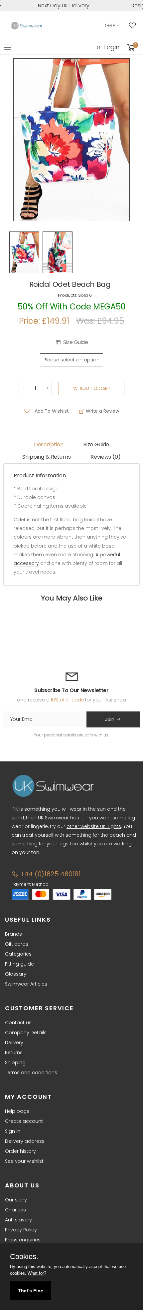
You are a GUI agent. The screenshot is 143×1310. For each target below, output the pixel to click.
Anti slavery (18, 1219)
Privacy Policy (21, 1229)
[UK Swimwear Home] (26, 26)
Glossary (15, 974)
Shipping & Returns (46, 457)
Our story (16, 1199)
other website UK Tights (94, 826)
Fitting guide (19, 964)
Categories (18, 954)
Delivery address (25, 1141)
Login (111, 47)
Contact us (18, 1022)
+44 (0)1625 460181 (49, 874)
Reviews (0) (105, 457)
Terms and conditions (31, 1072)
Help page (17, 1111)
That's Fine (30, 1290)
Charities (15, 1209)
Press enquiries (23, 1239)
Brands (13, 934)
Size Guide (75, 342)
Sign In (12, 1131)
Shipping (15, 1062)
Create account (24, 1121)
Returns (14, 1052)
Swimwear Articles (26, 984)
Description (49, 444)
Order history (20, 1151)
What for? (37, 1273)
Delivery (14, 1042)
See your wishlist (24, 1161)
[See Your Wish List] (134, 25)
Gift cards (16, 944)
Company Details (26, 1032)
